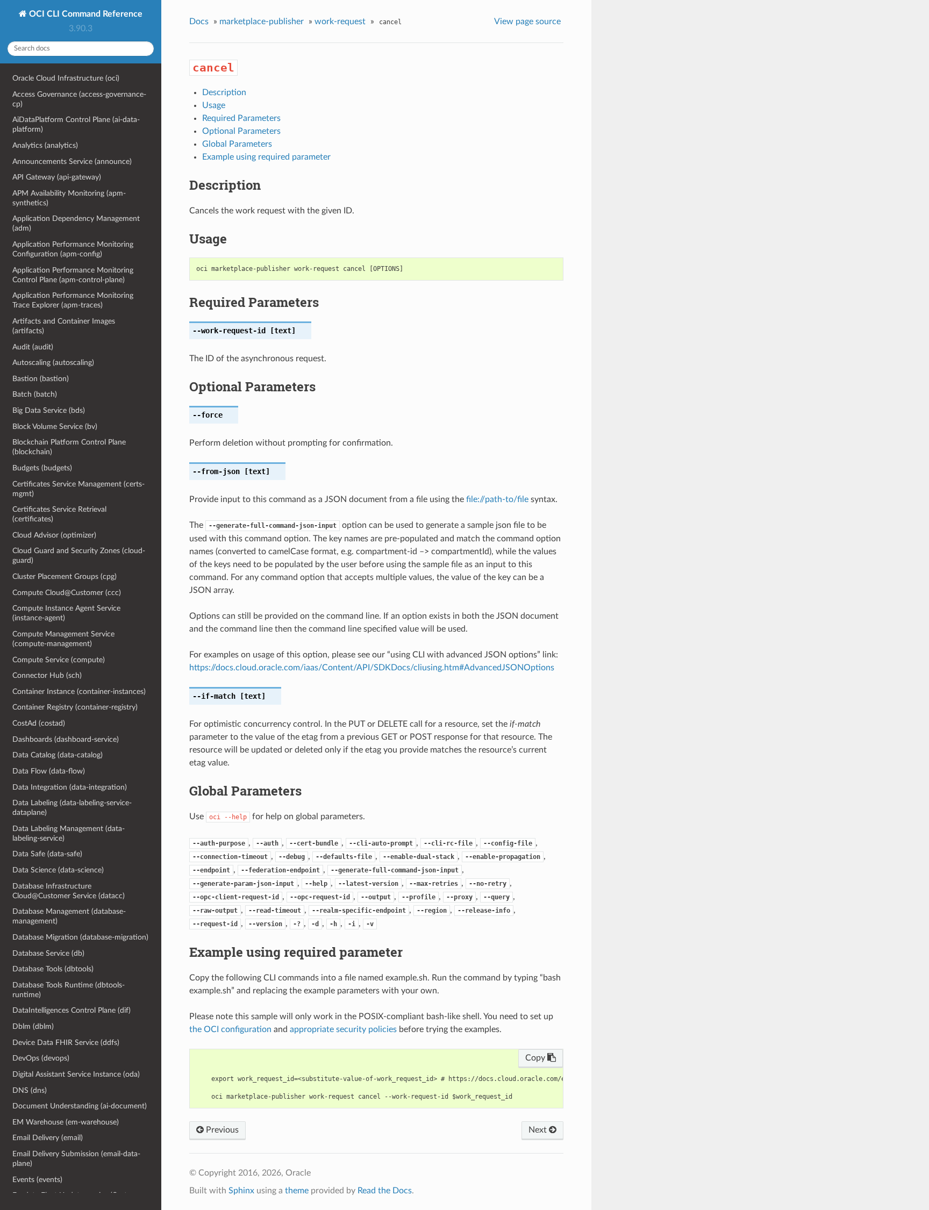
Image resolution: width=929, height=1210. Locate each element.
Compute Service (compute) (58, 660)
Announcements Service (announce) (72, 161)
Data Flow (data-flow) (48, 771)
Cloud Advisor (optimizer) (54, 535)
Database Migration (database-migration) (80, 937)
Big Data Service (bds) (48, 410)
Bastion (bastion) (40, 379)
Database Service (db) (48, 953)
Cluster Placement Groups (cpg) (64, 576)
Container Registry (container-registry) (75, 707)
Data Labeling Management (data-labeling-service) (68, 833)
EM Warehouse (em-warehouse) (65, 1122)
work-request (340, 21)
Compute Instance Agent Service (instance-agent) (66, 613)
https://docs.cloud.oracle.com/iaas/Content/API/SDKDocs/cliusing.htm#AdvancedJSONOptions (371, 667)
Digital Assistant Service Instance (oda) (76, 1074)
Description (224, 92)
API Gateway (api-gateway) (56, 177)
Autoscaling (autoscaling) (53, 363)
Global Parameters (237, 144)
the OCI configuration (230, 1029)
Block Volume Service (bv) (54, 427)
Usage (213, 105)
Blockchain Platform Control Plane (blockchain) (69, 447)
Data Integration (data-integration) (69, 787)
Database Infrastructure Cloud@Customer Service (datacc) (68, 891)
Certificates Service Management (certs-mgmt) (78, 489)
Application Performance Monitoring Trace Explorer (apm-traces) (72, 300)
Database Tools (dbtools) (53, 969)
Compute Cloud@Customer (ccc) (66, 593)
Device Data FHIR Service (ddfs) (65, 1043)
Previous (221, 1130)
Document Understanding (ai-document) (79, 1106)
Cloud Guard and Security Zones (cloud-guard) (78, 555)
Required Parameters (241, 118)
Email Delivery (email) (47, 1138)
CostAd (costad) (38, 723)
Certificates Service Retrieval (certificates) (59, 514)
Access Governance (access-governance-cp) (79, 99)
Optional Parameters (241, 131)
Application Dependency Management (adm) (76, 223)
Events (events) (37, 1180)
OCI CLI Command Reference (84, 14)
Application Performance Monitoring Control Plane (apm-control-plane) (72, 275)
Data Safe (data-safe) (47, 854)
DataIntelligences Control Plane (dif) (71, 1010)
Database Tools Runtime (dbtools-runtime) (68, 990)
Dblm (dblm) (33, 1026)
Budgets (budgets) (42, 468)
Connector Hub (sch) (47, 675)
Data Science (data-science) (58, 870)
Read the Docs (385, 1190)
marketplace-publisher (261, 21)
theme (297, 1190)
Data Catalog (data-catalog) (57, 755)
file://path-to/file (497, 499)
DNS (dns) (29, 1090)
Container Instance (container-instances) (79, 692)
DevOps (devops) (40, 1058)
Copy (536, 1058)
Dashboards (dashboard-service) (65, 739)
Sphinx (241, 1190)
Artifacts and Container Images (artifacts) (63, 326)
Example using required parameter (266, 157)
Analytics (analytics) (45, 145)
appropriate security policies (343, 1029)
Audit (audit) (32, 347)
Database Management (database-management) (69, 916)
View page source (527, 21)
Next (538, 1130)
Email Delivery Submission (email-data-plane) (76, 1159)
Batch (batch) (34, 394)
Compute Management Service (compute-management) (63, 639)
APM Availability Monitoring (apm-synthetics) (69, 198)
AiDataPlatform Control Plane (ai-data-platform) (76, 124)
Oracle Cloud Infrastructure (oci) (65, 78)
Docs (199, 21)
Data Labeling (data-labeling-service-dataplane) (72, 808)
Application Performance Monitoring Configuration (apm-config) (72, 249)
